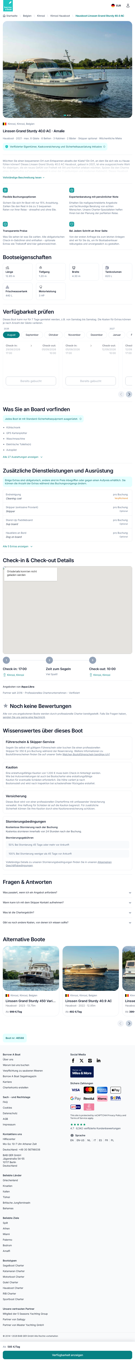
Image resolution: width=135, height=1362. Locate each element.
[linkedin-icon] (98, 1060)
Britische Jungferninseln (16, 1202)
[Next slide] (129, 1023)
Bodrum (7, 1245)
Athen (6, 1228)
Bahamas (8, 1208)
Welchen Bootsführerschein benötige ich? (86, 754)
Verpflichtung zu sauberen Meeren (23, 1070)
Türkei (6, 1197)
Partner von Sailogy (14, 1319)
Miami (6, 1234)
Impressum (9, 1124)
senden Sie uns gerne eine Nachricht (24, 717)
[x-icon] (81, 1060)
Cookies (7, 1107)
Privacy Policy (114, 1115)
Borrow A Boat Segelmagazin (19, 1076)
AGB (5, 1118)
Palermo (7, 1239)
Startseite (11, 15)
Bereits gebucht (30, 381)
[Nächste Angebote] (129, 394)
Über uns (8, 1059)
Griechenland (10, 1180)
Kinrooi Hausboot (60, 15)
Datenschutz (10, 1113)
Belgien (27, 15)
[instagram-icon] (90, 1060)
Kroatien (7, 1185)
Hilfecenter (9, 1138)
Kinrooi (41, 15)
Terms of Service (78, 1118)
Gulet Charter (10, 1282)
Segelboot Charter (13, 1265)
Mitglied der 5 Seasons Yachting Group (25, 1313)
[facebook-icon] (73, 1060)
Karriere (7, 1081)
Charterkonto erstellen (15, 1087)
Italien (6, 1191)
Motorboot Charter (13, 1276)
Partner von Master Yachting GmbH (23, 1324)
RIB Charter (9, 1293)
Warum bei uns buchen (16, 1064)
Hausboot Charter (13, 1287)
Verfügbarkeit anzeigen (67, 1355)
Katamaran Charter (14, 1271)
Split (5, 1222)
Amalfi (6, 1250)
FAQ (5, 1101)
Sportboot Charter (13, 1299)
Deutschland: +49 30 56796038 (21, 1149)
